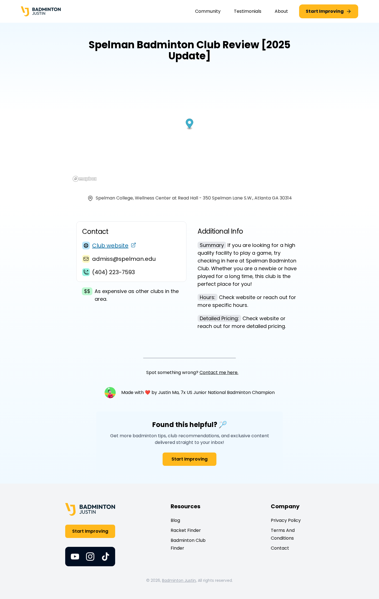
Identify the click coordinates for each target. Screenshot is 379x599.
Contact (280, 548)
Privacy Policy (286, 520)
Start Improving (189, 459)
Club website (110, 245)
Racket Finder (186, 530)
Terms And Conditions (283, 534)
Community (208, 11)
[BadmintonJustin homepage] (41, 11)
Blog (175, 520)
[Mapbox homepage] (84, 179)
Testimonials (247, 11)
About (281, 11)
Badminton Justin (179, 580)
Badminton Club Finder (188, 544)
